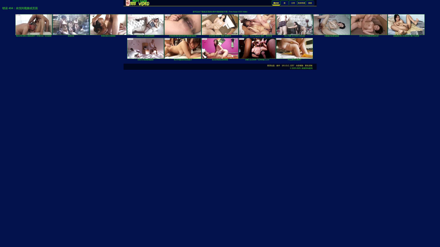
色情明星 (301, 3)
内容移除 (299, 66)
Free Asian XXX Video (238, 12)
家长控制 (308, 66)
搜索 (310, 3)
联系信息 (271, 66)
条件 (278, 66)
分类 (293, 3)
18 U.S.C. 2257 (288, 66)
